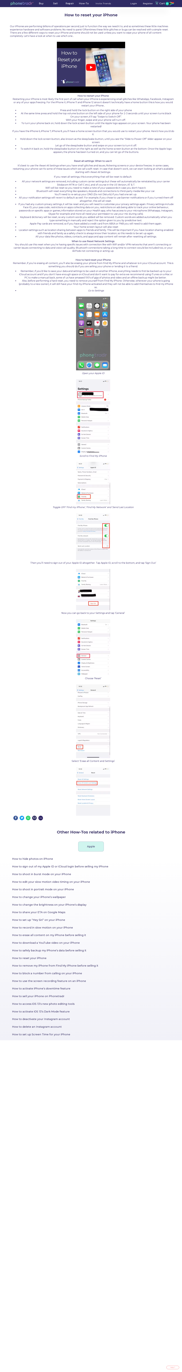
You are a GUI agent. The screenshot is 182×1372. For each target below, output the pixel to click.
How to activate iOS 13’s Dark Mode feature (41, 1011)
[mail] (34, 818)
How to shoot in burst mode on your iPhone (41, 874)
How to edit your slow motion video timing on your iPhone (51, 881)
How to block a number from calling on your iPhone (47, 973)
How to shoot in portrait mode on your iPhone (43, 889)
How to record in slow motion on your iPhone (42, 927)
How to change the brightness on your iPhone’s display (49, 904)
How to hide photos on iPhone (32, 858)
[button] (22, 3)
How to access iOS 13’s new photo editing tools (43, 1003)
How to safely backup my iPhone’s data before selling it (49, 950)
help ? (172, 1367)
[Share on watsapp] (28, 818)
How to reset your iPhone (29, 958)
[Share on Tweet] (22, 818)
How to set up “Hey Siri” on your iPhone (38, 920)
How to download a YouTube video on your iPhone (46, 942)
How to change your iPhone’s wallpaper (39, 897)
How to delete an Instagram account (37, 1026)
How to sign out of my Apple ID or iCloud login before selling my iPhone (60, 866)
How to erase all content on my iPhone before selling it (49, 935)
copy (40, 818)
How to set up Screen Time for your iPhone (41, 1034)
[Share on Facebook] (15, 818)
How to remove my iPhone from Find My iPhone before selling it (55, 965)
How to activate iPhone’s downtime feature (41, 988)
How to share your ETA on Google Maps (38, 912)
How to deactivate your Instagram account (41, 1019)
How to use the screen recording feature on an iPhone (49, 981)
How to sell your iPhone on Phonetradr (38, 996)
